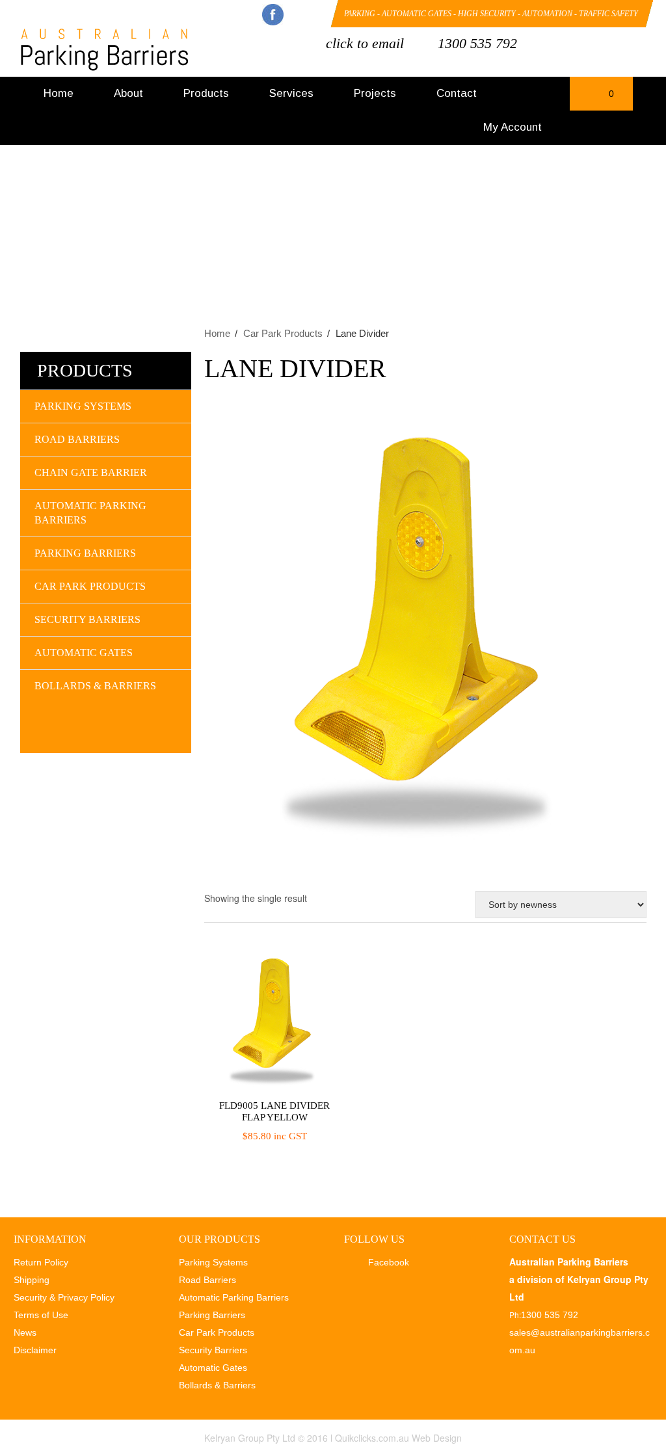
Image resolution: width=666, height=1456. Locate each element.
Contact (456, 93)
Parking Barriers (85, 553)
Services (291, 93)
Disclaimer (35, 1350)
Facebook (273, 14)
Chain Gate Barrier (90, 472)
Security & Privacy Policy (64, 1297)
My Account (512, 127)
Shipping (31, 1280)
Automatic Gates (83, 652)
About (128, 93)
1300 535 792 (477, 43)
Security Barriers (87, 619)
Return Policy (41, 1262)
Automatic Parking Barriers (90, 512)
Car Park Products (283, 333)
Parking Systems (82, 406)
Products (206, 93)
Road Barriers (77, 439)
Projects (375, 93)
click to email (365, 43)
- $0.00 (599, 97)
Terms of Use (41, 1315)
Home (58, 93)
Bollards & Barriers (95, 685)
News (25, 1332)
